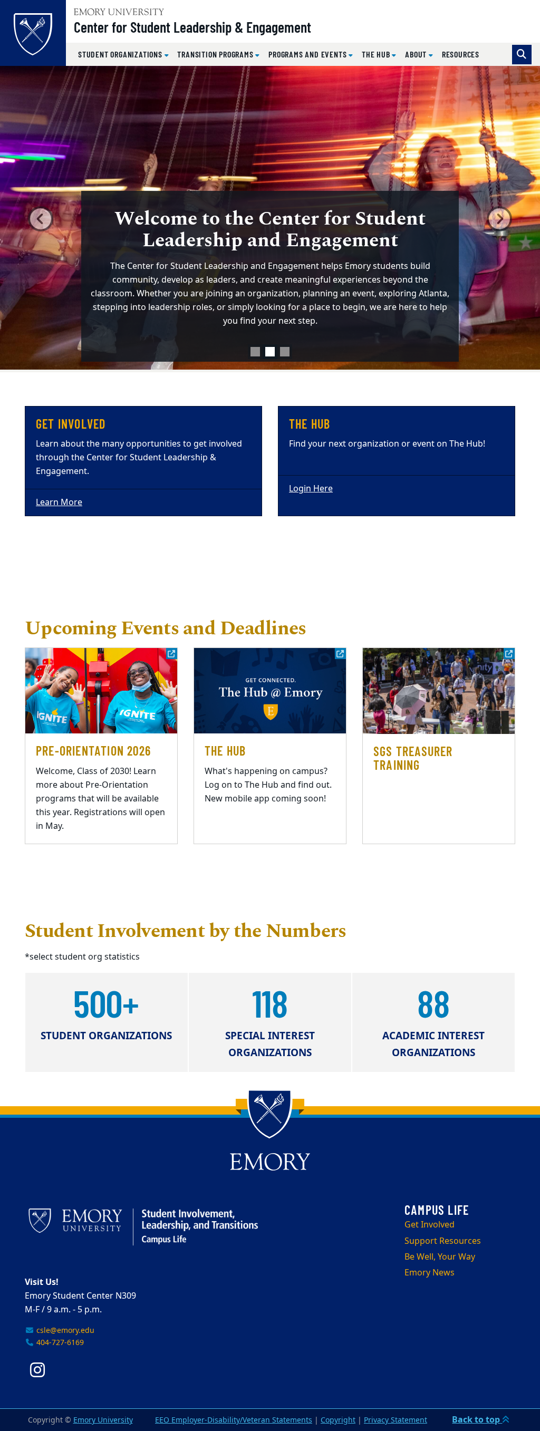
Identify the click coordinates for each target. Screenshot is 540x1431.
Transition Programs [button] (216, 54)
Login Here (311, 488)
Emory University (103, 1420)
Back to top (477, 1420)
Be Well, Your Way (439, 1257)
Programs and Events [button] (308, 54)
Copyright (338, 1420)
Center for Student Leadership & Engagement (192, 27)
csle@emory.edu (64, 1330)
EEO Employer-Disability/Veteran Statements (233, 1420)
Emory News (429, 1272)
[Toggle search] (522, 54)
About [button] (417, 54)
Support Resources (442, 1241)
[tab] (255, 351)
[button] (40, 219)
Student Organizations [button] (121, 54)
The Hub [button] (377, 54)
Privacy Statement (395, 1420)
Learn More (59, 502)
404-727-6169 (59, 1342)
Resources (460, 54)
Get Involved (429, 1225)
